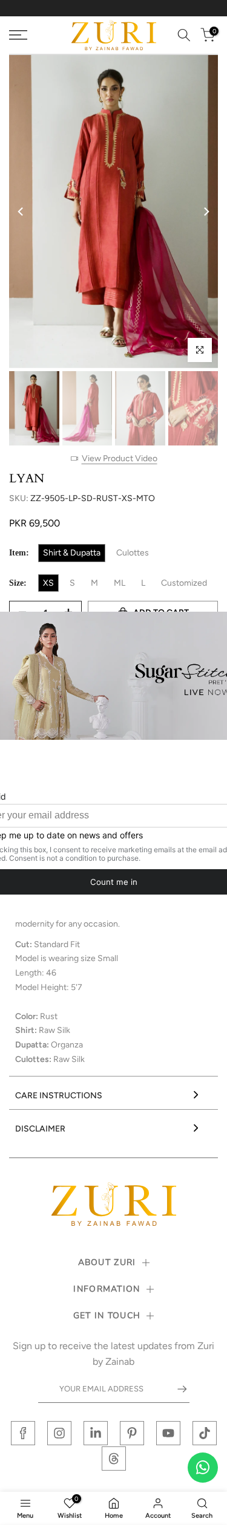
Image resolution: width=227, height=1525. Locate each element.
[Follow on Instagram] (59, 1433)
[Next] (206, 211)
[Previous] (21, 211)
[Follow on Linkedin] (96, 1433)
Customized (184, 583)
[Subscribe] (176, 1389)
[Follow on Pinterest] (132, 1433)
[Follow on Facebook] (23, 1433)
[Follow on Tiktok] (204, 1433)
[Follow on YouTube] (168, 1433)
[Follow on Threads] (114, 1458)
